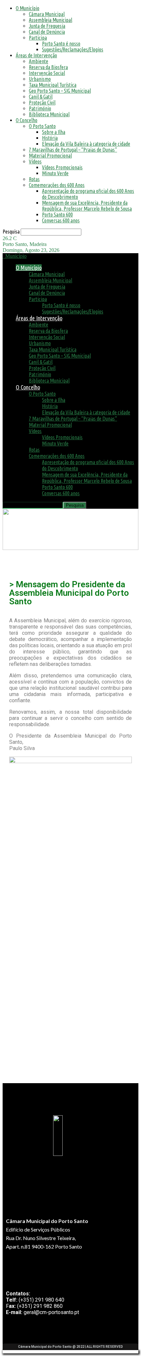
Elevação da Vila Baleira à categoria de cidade (86, 144)
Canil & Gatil (40, 97)
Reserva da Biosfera (48, 67)
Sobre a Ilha (53, 132)
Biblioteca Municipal (49, 114)
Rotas (34, 179)
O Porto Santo (42, 126)
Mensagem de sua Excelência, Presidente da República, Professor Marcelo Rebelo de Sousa (87, 206)
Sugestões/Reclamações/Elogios (72, 49)
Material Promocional (50, 156)
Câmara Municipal (47, 14)
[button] (11, 560)
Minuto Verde (55, 173)
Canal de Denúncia (47, 32)
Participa (38, 38)
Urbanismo (40, 79)
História (50, 138)
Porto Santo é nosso (61, 44)
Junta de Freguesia (47, 26)
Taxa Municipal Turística (52, 85)
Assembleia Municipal (50, 20)
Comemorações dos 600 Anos (57, 185)
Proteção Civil (42, 102)
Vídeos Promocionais (62, 167)
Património (40, 108)
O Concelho (26, 120)
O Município (27, 8)
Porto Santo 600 (57, 214)
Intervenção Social (47, 73)
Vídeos (35, 161)
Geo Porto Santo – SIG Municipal (60, 91)
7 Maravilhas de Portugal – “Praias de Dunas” (73, 150)
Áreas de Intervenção (36, 55)
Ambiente (38, 61)
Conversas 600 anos (61, 220)
